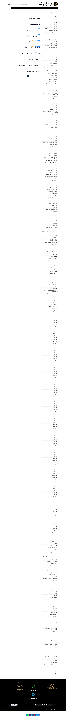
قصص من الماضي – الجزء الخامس (52, 599)
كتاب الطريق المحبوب (53, 614)
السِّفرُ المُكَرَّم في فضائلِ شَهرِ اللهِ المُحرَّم (51, 191)
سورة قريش (55, 515)
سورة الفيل (55, 433)
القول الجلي (55, 207)
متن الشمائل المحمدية (53, 633)
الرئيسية (55, 7)
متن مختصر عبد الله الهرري (53, 640)
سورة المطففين (54, 469)
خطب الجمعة (55, 300)
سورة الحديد (55, 375)
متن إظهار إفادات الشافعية (53, 631)
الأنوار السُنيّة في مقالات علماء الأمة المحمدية (50, 103)
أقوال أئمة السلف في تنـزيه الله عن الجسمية (50, 73)
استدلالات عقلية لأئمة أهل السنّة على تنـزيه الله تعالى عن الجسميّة (50, 94)
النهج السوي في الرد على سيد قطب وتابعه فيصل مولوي (50, 221)
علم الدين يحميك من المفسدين (33, 30)
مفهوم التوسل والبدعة (53, 658)
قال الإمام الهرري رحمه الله (53, 587)
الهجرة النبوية (55, 223)
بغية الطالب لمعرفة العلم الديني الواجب (51, 229)
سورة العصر (55, 416)
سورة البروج (55, 343)
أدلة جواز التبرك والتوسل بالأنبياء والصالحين (50, 67)
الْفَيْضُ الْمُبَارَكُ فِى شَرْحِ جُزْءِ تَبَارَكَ (52, 203)
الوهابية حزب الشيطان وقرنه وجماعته (51, 227)
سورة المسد (55, 467)
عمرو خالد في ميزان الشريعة (52, 572)
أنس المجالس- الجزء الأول (53, 81)
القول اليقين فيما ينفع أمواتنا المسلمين (51, 209)
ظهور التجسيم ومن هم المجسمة (52, 561)
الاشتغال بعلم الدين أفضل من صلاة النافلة (31, 47)
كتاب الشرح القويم (54, 612)
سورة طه (55, 503)
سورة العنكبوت (54, 420)
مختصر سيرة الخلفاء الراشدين (52, 649)
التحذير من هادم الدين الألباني (52, 134)
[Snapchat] (36, 705)
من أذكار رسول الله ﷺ (54, 666)
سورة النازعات (54, 479)
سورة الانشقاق (54, 339)
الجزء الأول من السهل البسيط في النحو (51, 160)
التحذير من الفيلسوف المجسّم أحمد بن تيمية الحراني (51, 125)
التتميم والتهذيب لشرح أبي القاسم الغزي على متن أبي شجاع (50, 116)
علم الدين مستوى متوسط (53, 568)
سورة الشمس (55, 399)
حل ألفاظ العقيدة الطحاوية (53, 277)
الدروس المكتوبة (48, 7)
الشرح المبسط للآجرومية (53, 193)
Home (57, 12)
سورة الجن (55, 365)
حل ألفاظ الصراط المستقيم (53, 275)
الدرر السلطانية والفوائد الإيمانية (52, 178)
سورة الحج (55, 369)
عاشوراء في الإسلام (54, 563)
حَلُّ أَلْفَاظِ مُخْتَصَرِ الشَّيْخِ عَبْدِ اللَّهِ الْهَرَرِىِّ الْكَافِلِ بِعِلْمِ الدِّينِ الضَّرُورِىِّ (51, 291)
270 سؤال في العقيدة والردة (52, 39)
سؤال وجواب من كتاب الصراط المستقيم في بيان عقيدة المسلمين (50, 311)
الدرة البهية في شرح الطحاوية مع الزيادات (51, 176)
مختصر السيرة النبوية (54, 642)
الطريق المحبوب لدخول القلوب (52, 195)
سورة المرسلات (54, 464)
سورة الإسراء (55, 335)
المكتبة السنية (55, 213)
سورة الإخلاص (55, 333)
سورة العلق (55, 418)
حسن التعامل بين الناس (53, 269)
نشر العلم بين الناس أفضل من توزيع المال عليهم (30, 53)
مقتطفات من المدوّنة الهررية (53, 662)
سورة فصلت (55, 511)
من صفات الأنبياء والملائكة (34, 18)
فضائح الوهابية (55, 580)
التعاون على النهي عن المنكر (53, 140)
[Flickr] (38, 705)
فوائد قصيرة (52, 12)
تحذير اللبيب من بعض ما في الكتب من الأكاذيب (50, 244)
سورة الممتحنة (54, 475)
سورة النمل (55, 492)
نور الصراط (55, 671)
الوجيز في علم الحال (54, 225)
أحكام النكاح (55, 61)
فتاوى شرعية (33, 7)
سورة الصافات (54, 403)
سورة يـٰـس (55, 526)
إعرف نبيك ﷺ (55, 88)
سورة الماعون (55, 458)
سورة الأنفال (55, 331)
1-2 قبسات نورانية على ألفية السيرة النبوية (51, 20)
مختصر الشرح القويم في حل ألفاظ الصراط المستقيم (51, 645)
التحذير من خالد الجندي (53, 131)
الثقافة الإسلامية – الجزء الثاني (52, 151)
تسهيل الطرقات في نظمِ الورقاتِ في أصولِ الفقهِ (50, 249)
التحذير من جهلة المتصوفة (53, 129)
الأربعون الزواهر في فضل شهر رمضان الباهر (50, 98)
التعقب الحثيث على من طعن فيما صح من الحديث (50, 142)
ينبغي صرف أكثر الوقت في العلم (33, 36)
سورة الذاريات (55, 380)
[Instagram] (49, 705)
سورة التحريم (55, 350)
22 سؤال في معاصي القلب (53, 34)
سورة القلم (55, 441)
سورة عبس (55, 505)
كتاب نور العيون (54, 620)
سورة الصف (55, 405)
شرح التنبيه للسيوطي (53, 539)
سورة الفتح (55, 426)
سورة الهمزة (55, 496)
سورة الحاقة (55, 367)
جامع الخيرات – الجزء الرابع (53, 256)
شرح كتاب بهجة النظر (53, 545)
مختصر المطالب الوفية (53, 647)
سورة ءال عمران (54, 316)
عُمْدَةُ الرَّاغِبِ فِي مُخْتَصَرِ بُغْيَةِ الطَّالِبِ (51, 570)
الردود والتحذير (54, 185)
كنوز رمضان (55, 624)
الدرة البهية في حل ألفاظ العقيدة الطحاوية (51, 174)
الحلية (56, 168)
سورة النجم (55, 484)
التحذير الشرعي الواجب (53, 120)
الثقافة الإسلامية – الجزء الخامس (52, 153)
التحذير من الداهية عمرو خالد (52, 122)
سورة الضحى (55, 407)
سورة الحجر (55, 371)
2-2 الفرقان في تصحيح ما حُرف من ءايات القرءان (50, 30)
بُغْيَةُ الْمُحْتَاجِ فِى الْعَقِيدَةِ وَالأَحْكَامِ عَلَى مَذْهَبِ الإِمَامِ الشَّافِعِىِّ (50, 231)
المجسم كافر (55, 211)
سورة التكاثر (55, 354)
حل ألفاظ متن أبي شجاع (53, 286)
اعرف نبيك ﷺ (40, 7)
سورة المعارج (55, 471)
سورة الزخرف (55, 388)
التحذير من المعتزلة (54, 127)
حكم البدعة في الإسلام (53, 273)
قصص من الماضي (54, 595)
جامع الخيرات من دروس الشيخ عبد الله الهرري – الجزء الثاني (50, 261)
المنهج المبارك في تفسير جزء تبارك (52, 216)
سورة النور (55, 494)
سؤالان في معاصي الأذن (53, 312)
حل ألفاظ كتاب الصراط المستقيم (52, 284)
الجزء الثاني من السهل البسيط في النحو (51, 162)
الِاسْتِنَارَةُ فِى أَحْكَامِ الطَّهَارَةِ (53, 109)
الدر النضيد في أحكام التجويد (53, 172)
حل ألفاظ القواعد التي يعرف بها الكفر (51, 280)
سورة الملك (55, 473)
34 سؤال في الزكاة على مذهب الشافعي (51, 45)
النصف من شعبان (54, 218)
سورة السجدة (55, 394)
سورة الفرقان (55, 430)
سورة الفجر (55, 428)
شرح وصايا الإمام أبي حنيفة (53, 552)
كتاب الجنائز (55, 610)
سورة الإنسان (55, 337)
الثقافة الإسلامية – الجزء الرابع (52, 155)
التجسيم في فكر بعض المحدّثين (52, 118)
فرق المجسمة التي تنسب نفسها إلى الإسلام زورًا (50, 578)
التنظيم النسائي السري (53, 144)
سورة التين (55, 360)
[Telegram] (44, 705)
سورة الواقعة (55, 498)
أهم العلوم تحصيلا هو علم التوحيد (33, 41)
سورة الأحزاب (55, 320)
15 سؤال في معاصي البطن (53, 26)
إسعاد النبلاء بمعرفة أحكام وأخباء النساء (51, 86)
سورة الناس (55, 481)
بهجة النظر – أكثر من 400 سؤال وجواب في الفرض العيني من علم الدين (51, 240)
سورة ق (55, 513)
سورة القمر (55, 443)
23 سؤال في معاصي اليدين (53, 37)
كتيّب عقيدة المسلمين (53, 622)
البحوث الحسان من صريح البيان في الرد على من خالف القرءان (50, 112)
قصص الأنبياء (55, 589)
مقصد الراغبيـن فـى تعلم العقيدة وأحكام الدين (50, 664)
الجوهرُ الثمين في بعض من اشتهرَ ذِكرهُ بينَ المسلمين (51, 164)
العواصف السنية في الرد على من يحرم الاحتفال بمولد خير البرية (50, 201)
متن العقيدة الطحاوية (54, 636)
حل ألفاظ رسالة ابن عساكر (53, 282)
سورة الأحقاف (55, 322)
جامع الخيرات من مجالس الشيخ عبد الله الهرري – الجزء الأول (50, 263)
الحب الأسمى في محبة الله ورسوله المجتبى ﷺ (50, 166)
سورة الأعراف (55, 324)
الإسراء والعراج (54, 105)
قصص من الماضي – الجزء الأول (52, 597)
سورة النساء (55, 488)
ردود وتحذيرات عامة (54, 304)
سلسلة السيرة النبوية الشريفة (52, 314)
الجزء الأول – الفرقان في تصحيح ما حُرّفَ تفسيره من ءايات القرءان (50, 158)
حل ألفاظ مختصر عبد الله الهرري (52, 293)
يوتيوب (27, 7)
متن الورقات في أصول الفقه (53, 638)
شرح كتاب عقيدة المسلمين (53, 549)
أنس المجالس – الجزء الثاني (53, 79)
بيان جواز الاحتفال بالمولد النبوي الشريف (51, 242)
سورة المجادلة (54, 460)
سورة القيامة (55, 445)
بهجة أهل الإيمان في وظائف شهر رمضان (51, 237)
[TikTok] (42, 705)
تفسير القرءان (55, 254)
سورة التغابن (55, 352)
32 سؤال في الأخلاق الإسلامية (52, 43)
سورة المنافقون (54, 477)
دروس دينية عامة (54, 302)
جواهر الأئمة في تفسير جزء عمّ (52, 265)
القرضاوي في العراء (54, 205)
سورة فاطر (55, 509)
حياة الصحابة (55, 296)
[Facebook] (51, 705)
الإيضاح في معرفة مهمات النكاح (52, 107)
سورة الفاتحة (55, 424)
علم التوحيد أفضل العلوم (35, 24)
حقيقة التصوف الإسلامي (53, 271)
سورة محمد (55, 518)
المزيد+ (15, 7)
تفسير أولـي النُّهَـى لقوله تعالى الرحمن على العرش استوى (50, 252)
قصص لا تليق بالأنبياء (54, 591)
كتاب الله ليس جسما (54, 616)
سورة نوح (55, 522)
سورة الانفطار (55, 341)
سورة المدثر (55, 462)
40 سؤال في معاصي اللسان (52, 47)
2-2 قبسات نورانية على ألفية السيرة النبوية (50, 32)
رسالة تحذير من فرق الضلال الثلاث (52, 306)
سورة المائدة (55, 456)
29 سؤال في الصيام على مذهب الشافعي (51, 41)
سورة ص (55, 501)
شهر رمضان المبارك (54, 554)
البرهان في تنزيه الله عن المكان (52, 114)
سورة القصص (55, 439)
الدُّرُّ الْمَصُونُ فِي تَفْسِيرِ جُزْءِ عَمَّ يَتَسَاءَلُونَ (51, 170)
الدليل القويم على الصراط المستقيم (51, 183)
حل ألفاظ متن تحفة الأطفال (53, 288)
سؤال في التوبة (54, 308)
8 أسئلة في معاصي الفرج (53, 57)
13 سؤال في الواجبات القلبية (52, 22)
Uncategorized (54, 59)
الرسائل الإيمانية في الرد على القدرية (51, 187)
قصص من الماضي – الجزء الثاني (52, 604)
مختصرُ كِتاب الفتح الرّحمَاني (53, 652)
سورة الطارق (55, 409)
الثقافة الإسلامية (54, 146)
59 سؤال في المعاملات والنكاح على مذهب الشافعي (51, 50)
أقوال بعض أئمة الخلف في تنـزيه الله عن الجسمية (50, 75)
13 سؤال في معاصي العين (53, 24)
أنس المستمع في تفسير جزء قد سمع (51, 83)
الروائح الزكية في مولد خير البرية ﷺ (52, 189)
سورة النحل (55, 486)
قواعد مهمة (55, 608)
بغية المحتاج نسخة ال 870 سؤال (52, 233)
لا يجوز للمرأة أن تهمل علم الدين (33, 71)
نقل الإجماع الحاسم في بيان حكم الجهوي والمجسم (49, 669)
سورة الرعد (55, 384)
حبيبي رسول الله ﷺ (54, 267)
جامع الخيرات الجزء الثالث (53, 258)
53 (20, 75)
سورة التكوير (55, 356)
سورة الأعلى (55, 326)
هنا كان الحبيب (54, 673)
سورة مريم (55, 520)
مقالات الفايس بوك (54, 660)
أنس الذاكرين (55, 77)
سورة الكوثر (55, 450)
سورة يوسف (55, 528)
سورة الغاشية (55, 422)
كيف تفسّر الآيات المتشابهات (53, 626)
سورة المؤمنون (54, 454)
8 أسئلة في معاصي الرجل (53, 55)
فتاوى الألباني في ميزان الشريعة (52, 574)
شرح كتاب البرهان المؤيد (53, 543)
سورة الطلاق (55, 411)
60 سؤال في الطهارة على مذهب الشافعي (51, 53)
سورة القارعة (55, 435)
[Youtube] (46, 705)
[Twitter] (40, 705)
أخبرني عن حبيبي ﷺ (54, 65)
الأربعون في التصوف (54, 101)
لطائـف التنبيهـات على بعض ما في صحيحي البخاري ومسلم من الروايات (51, 629)
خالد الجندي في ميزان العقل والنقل (52, 298)
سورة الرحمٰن (55, 382)
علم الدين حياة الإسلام (53, 565)
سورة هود (55, 524)
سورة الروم (55, 386)
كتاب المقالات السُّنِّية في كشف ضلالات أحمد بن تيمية (50, 618)
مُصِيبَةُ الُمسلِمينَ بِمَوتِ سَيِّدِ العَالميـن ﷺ (51, 656)
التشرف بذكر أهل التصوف (53, 138)
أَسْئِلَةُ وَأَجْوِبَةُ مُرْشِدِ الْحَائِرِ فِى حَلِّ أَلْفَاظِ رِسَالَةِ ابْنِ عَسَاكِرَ (50, 71)
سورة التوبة (55, 358)
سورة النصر (55, 490)
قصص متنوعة (55, 593)
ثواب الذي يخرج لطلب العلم (34, 59)
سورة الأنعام (55, 329)
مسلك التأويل (55, 654)
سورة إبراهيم (55, 318)
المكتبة (21, 7)
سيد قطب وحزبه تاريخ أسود (53, 532)
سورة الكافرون (54, 447)
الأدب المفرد (55, 96)
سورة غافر (55, 507)
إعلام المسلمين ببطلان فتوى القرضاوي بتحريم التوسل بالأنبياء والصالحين (51, 91)
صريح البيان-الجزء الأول (53, 559)
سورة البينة (55, 348)
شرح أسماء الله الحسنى (53, 537)
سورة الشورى (55, 401)
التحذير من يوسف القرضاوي (53, 136)
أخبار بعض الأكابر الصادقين (53, 63)
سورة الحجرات (54, 373)
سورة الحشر (55, 377)
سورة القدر (55, 437)
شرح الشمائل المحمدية (53, 541)
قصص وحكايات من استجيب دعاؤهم (52, 606)
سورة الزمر (55, 392)
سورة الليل (55, 452)
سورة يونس (55, 530)
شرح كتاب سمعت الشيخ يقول (52, 547)
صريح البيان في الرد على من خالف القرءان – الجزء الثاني (50, 557)
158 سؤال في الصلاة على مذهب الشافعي (51, 28)
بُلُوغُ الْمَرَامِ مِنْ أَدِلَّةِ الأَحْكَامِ (53, 235)
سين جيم (55, 535)
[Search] (9, 4)
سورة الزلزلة (55, 390)
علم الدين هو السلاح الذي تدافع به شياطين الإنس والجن (29, 65)
